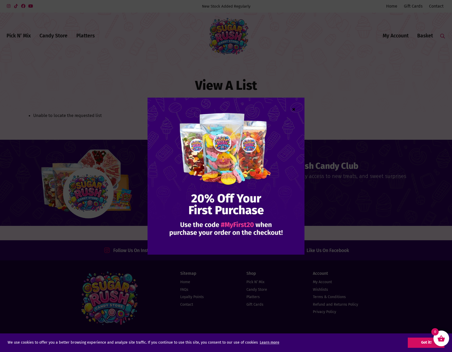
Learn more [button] (269, 342)
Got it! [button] (426, 342)
